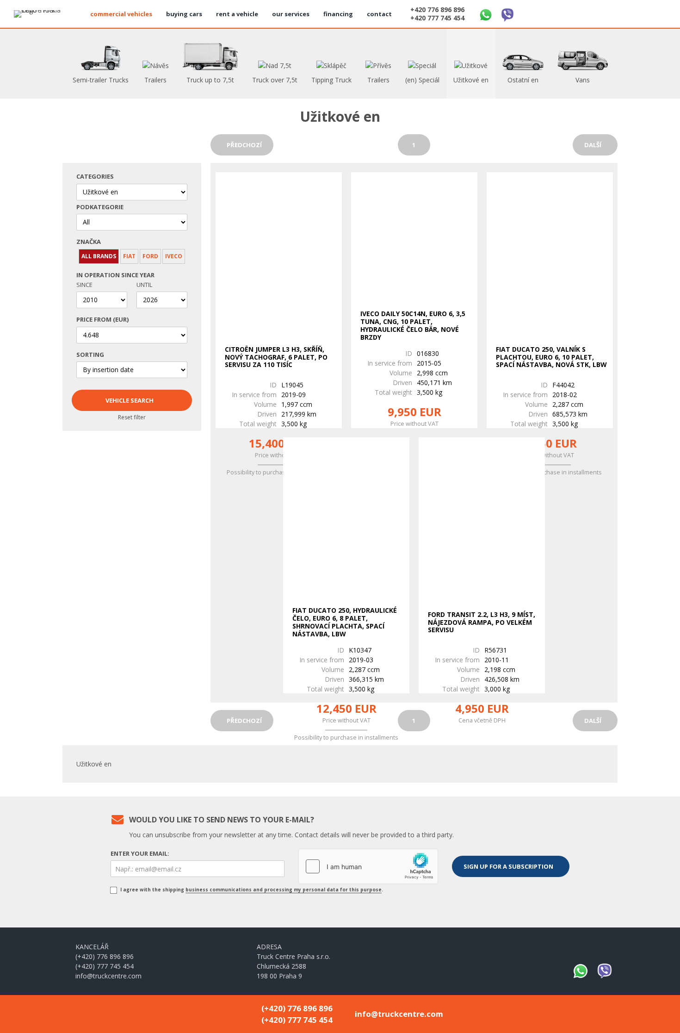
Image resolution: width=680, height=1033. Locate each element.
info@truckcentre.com (108, 975)
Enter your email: (140, 853)
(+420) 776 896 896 (104, 956)
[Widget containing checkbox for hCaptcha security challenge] (368, 866)
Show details (276, 408)
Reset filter (132, 417)
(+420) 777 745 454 (104, 966)
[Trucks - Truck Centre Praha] (41, 14)
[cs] (611, 12)
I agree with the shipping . (251, 889)
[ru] (656, 12)
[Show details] (279, 251)
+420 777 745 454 (437, 18)
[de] (634, 12)
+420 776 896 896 (437, 10)
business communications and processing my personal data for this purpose (283, 889)
